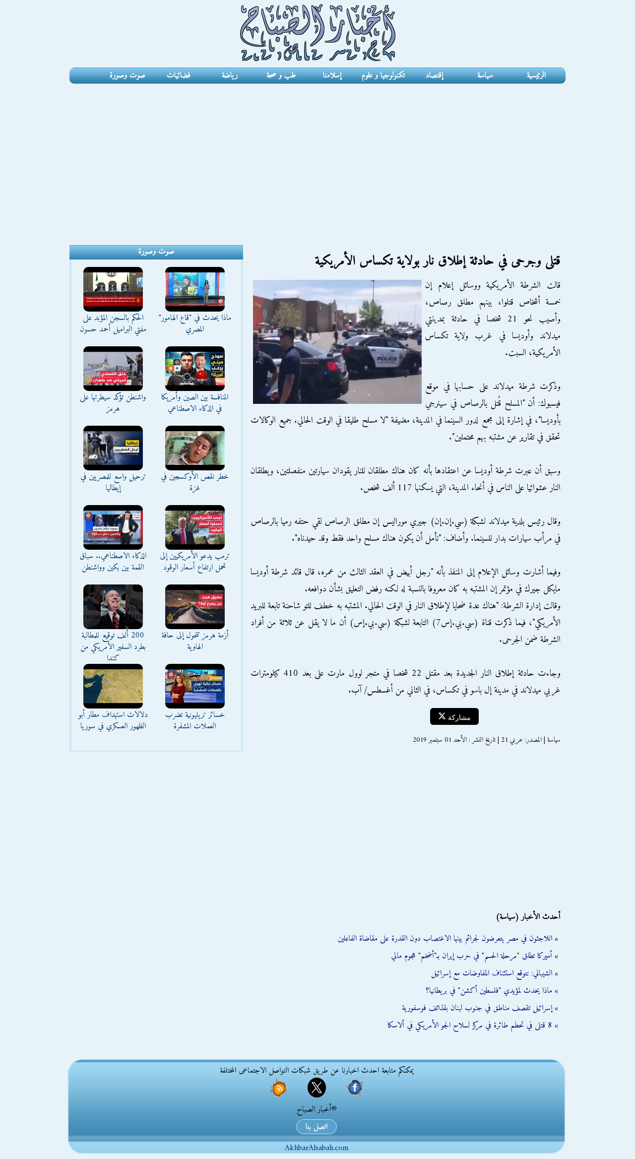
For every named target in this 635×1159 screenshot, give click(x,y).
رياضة (230, 75)
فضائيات (178, 75)
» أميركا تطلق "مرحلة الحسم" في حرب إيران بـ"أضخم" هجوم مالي (474, 956)
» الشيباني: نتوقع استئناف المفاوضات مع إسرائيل (494, 973)
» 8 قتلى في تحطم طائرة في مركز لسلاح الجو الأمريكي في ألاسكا (472, 1025)
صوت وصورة (127, 75)
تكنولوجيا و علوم (383, 75)
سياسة (485, 75)
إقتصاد (434, 75)
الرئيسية (536, 75)
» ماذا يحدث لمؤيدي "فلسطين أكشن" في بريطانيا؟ (492, 991)
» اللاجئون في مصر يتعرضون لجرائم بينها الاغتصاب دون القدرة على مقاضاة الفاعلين (448, 939)
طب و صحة (281, 75)
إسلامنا (332, 75)
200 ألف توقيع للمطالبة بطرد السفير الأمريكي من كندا (113, 647)
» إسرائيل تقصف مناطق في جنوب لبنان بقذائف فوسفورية (480, 1008)
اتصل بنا (316, 1127)
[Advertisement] (317, 158)
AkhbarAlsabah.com (316, 1148)
